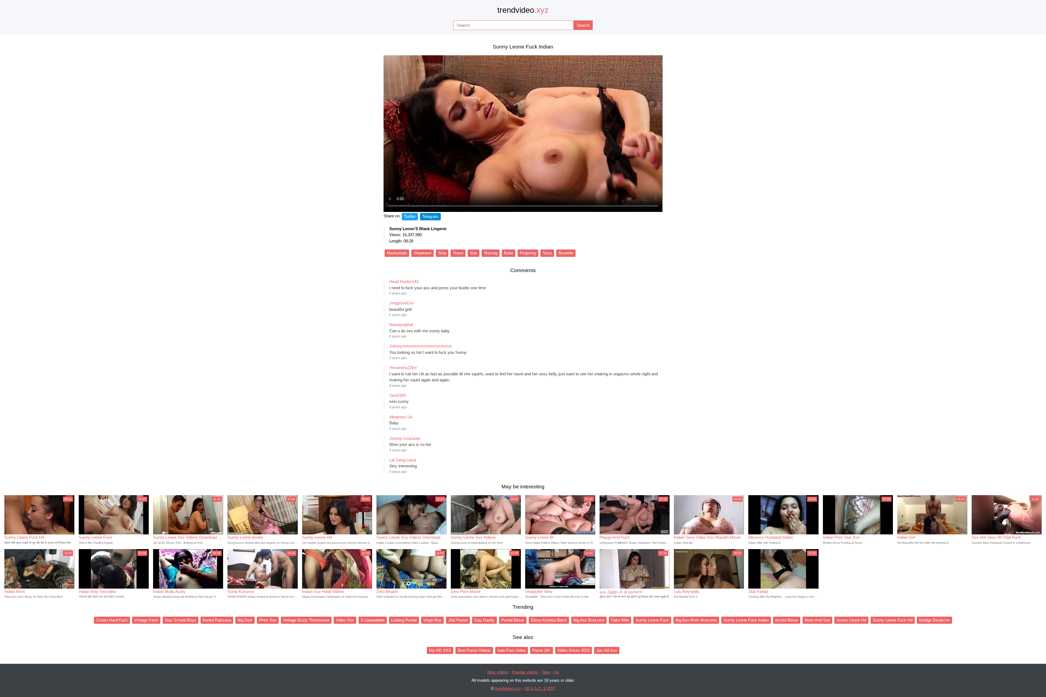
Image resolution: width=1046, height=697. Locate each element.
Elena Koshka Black (549, 620)
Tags (546, 672)
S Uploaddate (373, 620)
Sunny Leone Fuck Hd (893, 620)
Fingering (528, 253)
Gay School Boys (180, 620)
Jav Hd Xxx (606, 650)
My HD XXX (440, 650)
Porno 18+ (541, 650)
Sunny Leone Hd (851, 620)
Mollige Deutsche (934, 620)
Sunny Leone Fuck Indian (746, 620)
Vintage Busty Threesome (306, 620)
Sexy (547, 253)
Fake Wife (620, 620)
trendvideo (523, 10)
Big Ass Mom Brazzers (696, 620)
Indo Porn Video (511, 650)
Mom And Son (817, 620)
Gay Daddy (484, 620)
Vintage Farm (146, 620)
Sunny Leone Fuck (652, 620)
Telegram (430, 216)
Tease (458, 253)
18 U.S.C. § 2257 (540, 688)
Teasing (490, 253)
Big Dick (245, 620)
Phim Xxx (267, 620)
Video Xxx (345, 620)
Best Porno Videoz (474, 650)
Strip (442, 253)
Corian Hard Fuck (112, 620)
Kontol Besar (786, 620)
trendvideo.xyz (508, 688)
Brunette (565, 253)
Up (556, 672)
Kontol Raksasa (217, 620)
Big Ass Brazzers (588, 620)
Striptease (422, 253)
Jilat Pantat (458, 620)
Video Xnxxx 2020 (573, 650)
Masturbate (397, 253)
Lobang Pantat (404, 620)
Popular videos (525, 672)
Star (473, 253)
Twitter (410, 216)
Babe (508, 253)
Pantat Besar (512, 620)
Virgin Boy (432, 620)
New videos (497, 672)
